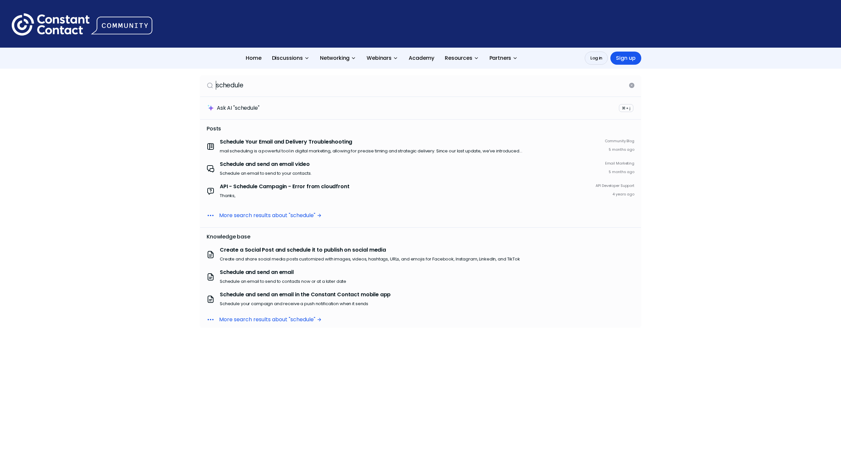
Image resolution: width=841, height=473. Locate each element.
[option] (420, 146)
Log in (596, 58)
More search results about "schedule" (267, 215)
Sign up (626, 58)
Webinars (379, 58)
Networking (335, 58)
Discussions (287, 58)
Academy (421, 58)
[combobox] (421, 85)
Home (253, 58)
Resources (458, 58)
